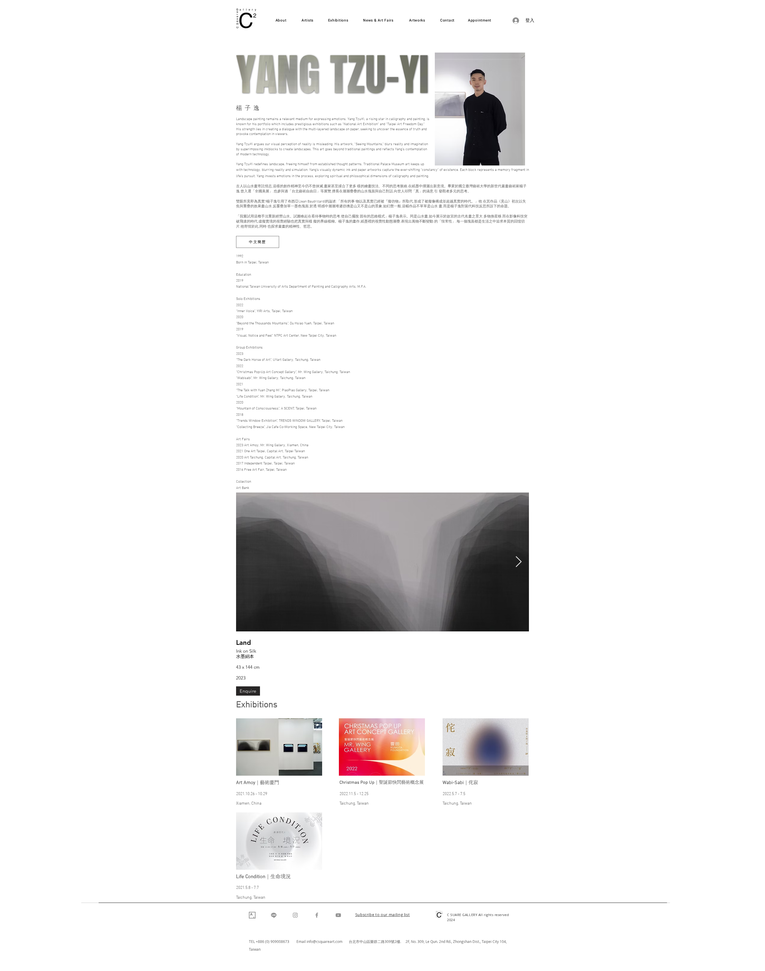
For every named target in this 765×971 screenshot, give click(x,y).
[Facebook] (316, 915)
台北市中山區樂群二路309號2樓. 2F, (380, 941)
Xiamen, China (248, 803)
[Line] (273, 915)
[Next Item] (518, 562)
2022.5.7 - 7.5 (454, 794)
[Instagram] (295, 915)
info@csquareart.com (324, 941)
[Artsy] (252, 915)
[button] (382, 915)
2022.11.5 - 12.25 (353, 794)
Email (301, 941)
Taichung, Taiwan (354, 803)
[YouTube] (338, 915)
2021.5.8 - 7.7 (247, 887)
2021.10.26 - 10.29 (251, 794)
